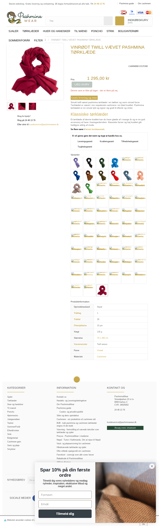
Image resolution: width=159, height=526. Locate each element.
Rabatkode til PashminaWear (70, 458)
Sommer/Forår (19, 40)
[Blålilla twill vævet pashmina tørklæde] (140, 163)
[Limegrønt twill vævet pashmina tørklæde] (128, 214)
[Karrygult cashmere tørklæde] (128, 201)
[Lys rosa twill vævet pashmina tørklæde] (77, 227)
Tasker (10, 423)
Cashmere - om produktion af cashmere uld (76, 419)
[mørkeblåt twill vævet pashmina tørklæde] (89, 239)
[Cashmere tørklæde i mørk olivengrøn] (102, 176)
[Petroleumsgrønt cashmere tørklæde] (115, 252)
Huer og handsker (56, 31)
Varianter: (75, 154)
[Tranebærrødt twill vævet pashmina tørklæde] (140, 278)
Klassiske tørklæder (89, 114)
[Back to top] (77, 379)
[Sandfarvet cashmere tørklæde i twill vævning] (128, 265)
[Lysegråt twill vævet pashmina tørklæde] (102, 227)
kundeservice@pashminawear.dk (44, 124)
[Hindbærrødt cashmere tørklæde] (77, 201)
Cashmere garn (14, 441)
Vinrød (100, 350)
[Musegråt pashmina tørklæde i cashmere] (140, 227)
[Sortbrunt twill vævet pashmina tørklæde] (102, 278)
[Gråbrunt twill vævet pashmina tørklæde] (77, 188)
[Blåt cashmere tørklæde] (77, 176)
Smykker (11, 449)
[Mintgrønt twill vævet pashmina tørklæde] (128, 227)
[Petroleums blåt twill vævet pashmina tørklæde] (102, 252)
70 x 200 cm (102, 338)
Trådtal (77, 319)
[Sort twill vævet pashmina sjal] (89, 278)
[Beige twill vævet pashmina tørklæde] (128, 163)
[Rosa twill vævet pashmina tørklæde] (140, 252)
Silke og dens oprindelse (68, 415)
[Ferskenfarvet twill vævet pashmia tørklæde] (140, 176)
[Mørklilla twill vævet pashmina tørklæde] (140, 239)
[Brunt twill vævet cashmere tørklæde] (89, 176)
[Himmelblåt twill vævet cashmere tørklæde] (140, 188)
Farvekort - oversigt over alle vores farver (75, 455)
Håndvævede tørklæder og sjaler (71, 447)
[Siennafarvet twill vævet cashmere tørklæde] (77, 278)
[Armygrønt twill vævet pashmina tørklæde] (102, 163)
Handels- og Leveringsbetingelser (71, 400)
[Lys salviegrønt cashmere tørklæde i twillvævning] (89, 227)
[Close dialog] (152, 466)
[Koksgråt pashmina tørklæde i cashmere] (89, 163)
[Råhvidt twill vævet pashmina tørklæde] (128, 252)
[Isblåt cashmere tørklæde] (102, 201)
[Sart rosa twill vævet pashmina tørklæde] (140, 265)
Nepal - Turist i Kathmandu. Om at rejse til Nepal (78, 440)
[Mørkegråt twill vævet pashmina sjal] (102, 239)
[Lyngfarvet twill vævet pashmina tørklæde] (140, 214)
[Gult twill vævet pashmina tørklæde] (102, 188)
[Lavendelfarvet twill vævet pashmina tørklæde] (102, 214)
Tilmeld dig (65, 514)
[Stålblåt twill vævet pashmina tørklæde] (115, 278)
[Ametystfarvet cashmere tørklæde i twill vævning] (77, 163)
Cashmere (101, 356)
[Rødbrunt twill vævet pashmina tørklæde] (89, 265)
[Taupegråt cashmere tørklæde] (128, 278)
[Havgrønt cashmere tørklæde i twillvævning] (128, 188)
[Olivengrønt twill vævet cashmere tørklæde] (77, 252)
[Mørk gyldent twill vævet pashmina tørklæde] (77, 239)
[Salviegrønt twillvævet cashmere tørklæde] (115, 265)
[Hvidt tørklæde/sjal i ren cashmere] (89, 201)
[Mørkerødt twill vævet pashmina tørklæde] (128, 239)
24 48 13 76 (99, 4)
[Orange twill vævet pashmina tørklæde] (89, 252)
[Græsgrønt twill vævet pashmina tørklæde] (89, 188)
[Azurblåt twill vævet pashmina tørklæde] (115, 163)
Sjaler (13, 31)
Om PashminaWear (65, 404)
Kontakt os (61, 397)
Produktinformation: (80, 301)
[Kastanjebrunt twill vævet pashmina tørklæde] (140, 201)
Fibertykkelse (80, 325)
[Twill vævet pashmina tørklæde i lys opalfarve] (89, 290)
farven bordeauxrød (94, 129)
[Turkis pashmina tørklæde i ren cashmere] (77, 290)
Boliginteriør (128, 31)
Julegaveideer (13, 419)
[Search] (108, 20)
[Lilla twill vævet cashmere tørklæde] (115, 214)
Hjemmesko (12, 415)
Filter (38, 40)
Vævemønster (80, 344)
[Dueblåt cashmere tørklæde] (128, 176)
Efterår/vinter (13, 430)
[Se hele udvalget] (138, 66)
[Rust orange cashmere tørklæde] (77, 265)
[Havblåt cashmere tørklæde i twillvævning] (115, 188)
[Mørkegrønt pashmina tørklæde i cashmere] (115, 239)
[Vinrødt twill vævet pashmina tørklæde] (11, 106)
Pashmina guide (64, 408)
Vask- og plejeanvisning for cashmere (73, 443)
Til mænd (80, 31)
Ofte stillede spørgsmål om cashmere (74, 451)
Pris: (73, 79)
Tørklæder (30, 31)
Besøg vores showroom (125, 428)
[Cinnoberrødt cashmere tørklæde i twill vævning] (115, 176)
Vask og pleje (13, 445)
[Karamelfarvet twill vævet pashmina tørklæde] (115, 201)
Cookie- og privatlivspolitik (71, 412)
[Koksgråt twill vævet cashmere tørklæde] (77, 214)
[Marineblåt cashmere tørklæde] (115, 227)
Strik (110, 31)
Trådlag (77, 313)
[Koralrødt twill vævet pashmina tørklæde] (89, 214)
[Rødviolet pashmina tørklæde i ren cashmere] (102, 265)
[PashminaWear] (25, 16)
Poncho (96, 31)
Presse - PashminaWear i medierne (73, 436)
